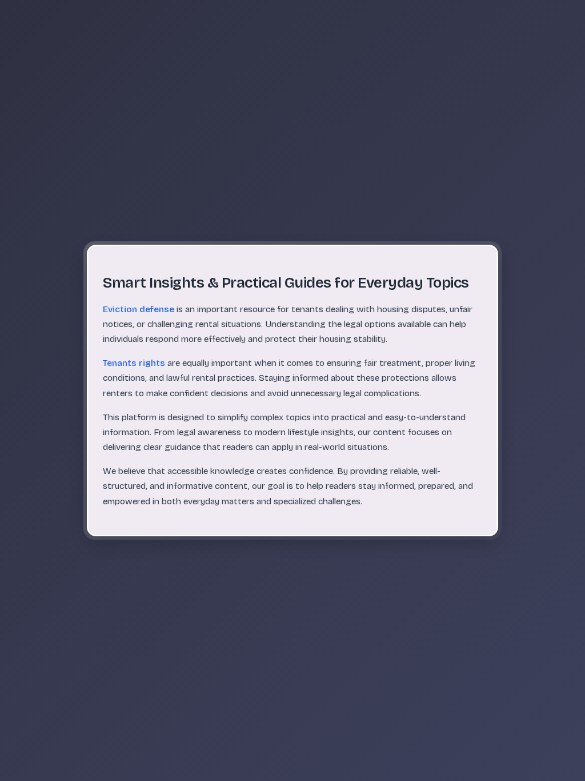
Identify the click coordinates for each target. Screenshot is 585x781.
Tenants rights (134, 363)
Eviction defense (138, 309)
